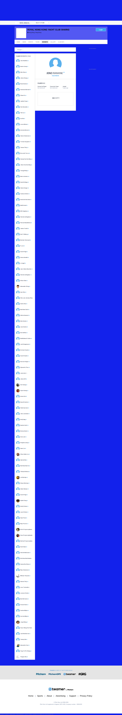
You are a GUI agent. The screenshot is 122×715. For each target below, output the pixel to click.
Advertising (60, 696)
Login (101, 30)
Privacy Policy (86, 696)
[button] (42, 22)
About (49, 696)
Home (30, 696)
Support (72, 696)
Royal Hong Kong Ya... (26, 23)
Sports (40, 696)
